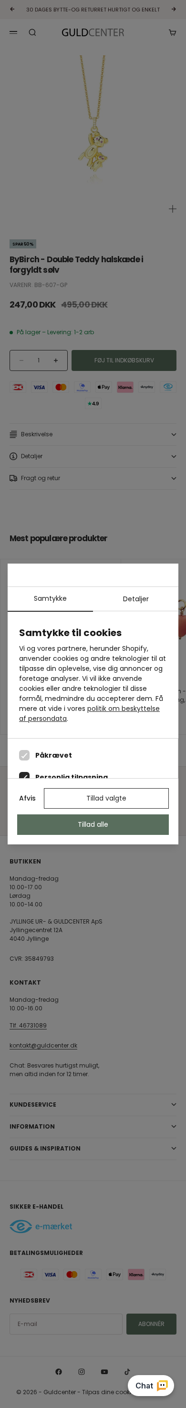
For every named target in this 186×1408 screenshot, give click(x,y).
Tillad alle (93, 824)
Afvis (27, 798)
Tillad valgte (106, 798)
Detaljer (136, 599)
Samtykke (50, 598)
